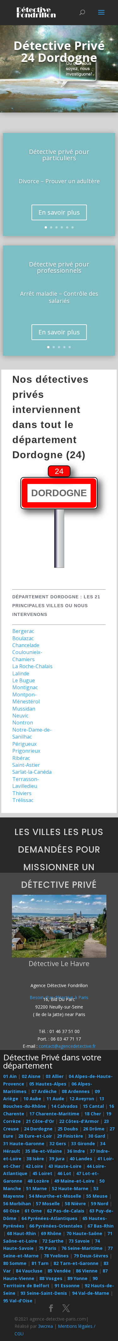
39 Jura (57, 1159)
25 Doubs (68, 1129)
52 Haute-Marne (70, 1188)
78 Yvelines (56, 1256)
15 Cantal (93, 1106)
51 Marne (36, 1188)
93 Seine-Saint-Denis (43, 1293)
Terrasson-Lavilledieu (25, 782)
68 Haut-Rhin (21, 1233)
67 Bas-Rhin (100, 1226)
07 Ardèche (44, 1091)
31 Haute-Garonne (23, 1143)
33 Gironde (83, 1143)
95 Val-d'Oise (17, 1301)
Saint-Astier (26, 764)
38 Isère (35, 1159)
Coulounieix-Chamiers (27, 655)
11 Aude (55, 1099)
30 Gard (96, 1136)
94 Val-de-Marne (90, 1293)
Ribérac (21, 758)
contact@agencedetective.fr (67, 1046)
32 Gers (57, 1143)
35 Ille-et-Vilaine (43, 1151)
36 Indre (76, 1151)
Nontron (22, 722)
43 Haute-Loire (64, 1166)
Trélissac (22, 800)
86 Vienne (87, 1271)
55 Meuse (97, 1196)
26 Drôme (93, 1129)
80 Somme (14, 1263)
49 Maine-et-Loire (74, 1181)
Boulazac (23, 638)
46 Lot (64, 1173)
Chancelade (25, 645)
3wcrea (45, 1326)
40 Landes (81, 1159)
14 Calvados (64, 1106)
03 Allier (55, 1076)
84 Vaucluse (29, 1271)
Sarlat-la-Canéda (32, 771)
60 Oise (11, 1211)
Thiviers (21, 793)
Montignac (25, 687)
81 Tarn (39, 1263)
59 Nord (99, 1203)
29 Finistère (70, 1136)
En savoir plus (59, 212)
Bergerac (23, 631)
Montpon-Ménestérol (26, 698)
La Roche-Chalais (32, 666)
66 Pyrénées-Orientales (55, 1226)
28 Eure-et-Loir (35, 1136)
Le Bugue (23, 680)
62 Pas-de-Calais (65, 1211)
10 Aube (32, 1099)
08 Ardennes (76, 1091)
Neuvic (20, 715)
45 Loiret (42, 1173)
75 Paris (47, 1248)
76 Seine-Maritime (82, 1248)
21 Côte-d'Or (40, 1121)
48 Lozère (38, 1181)
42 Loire (34, 1166)
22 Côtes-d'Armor (79, 1121)
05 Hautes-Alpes (47, 1084)
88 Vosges (50, 1278)
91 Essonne (67, 1286)
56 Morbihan (17, 1203)
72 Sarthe (53, 1241)
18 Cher (92, 1114)
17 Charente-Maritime (54, 1114)
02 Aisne (31, 1076)
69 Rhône (51, 1233)
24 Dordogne (38, 1129)
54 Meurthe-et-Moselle (55, 1196)
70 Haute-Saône (84, 1233)
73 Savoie (79, 1241)
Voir (57, 931)
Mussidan (23, 708)
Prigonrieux (26, 750)
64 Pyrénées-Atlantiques (49, 1218)
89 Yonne (77, 1278)
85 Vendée (59, 1271)
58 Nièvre (75, 1203)
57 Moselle (48, 1203)
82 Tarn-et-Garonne (75, 1263)
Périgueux (24, 743)
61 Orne (33, 1211)
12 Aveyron (81, 1099)
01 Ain (10, 1076)
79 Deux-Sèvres (91, 1256)
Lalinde (20, 673)
